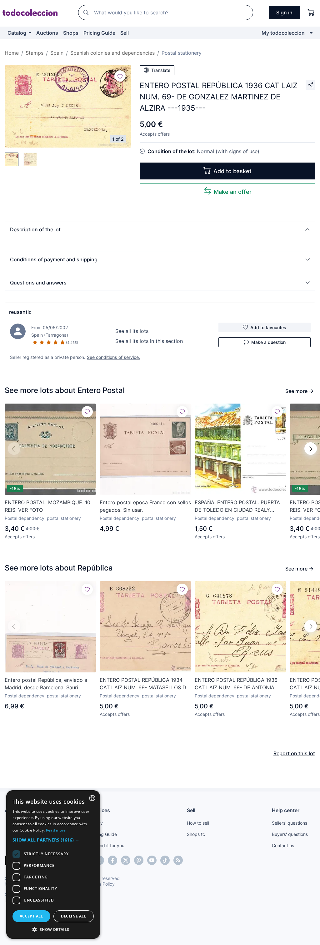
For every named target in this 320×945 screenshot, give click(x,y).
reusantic (20, 312)
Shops (70, 33)
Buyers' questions (290, 834)
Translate (160, 70)
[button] (160, 229)
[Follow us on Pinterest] (138, 860)
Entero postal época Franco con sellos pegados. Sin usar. (145, 506)
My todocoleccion (283, 33)
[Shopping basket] (311, 12)
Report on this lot (294, 753)
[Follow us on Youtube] (152, 860)
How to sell (198, 823)
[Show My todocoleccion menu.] (311, 33)
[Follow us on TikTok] (165, 860)
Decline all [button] (73, 916)
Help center (285, 810)
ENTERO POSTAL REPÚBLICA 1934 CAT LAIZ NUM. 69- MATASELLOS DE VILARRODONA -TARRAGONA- (144, 684)
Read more (56, 830)
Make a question (268, 342)
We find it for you (107, 845)
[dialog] (53, 864)
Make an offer (233, 191)
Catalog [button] (18, 33)
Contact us (283, 845)
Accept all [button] (31, 916)
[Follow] (120, 76)
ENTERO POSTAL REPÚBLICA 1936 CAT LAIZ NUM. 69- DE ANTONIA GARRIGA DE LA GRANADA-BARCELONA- (236, 684)
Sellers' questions (289, 823)
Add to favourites (268, 327)
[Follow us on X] (125, 860)
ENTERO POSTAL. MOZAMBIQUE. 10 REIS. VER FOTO (47, 506)
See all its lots (131, 331)
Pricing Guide (99, 33)
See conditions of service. (113, 357)
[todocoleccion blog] (178, 860)
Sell (124, 33)
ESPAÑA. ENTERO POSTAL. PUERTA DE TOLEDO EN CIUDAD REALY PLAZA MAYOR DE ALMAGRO (237, 506)
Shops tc (196, 834)
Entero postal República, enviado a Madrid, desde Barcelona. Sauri (46, 684)
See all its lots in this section (149, 341)
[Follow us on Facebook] (112, 860)
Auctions (47, 33)
